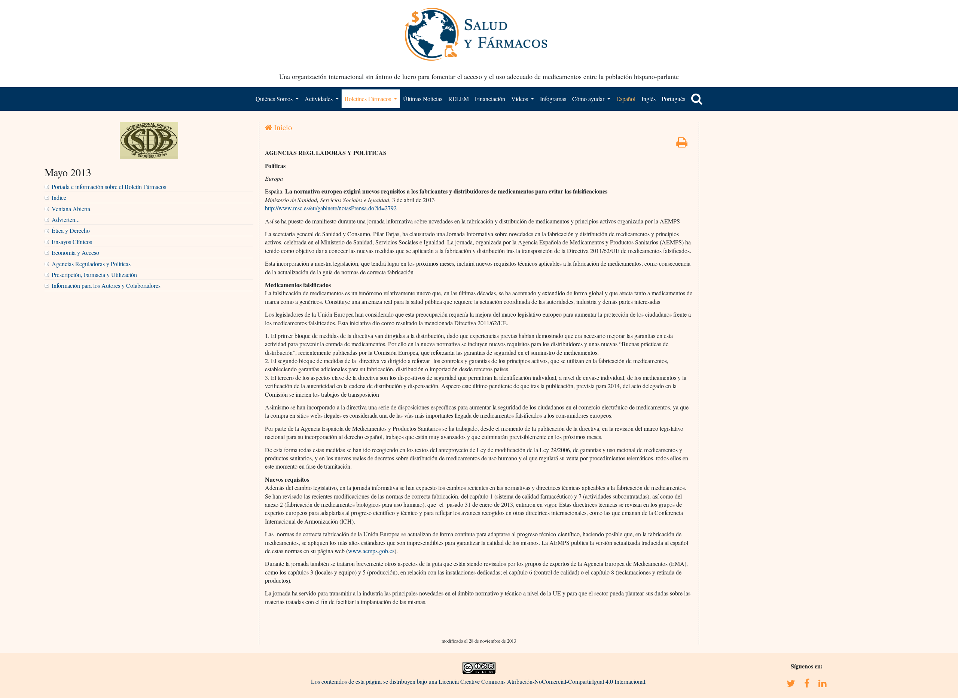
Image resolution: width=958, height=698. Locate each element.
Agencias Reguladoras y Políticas (91, 264)
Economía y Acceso (75, 252)
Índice (59, 197)
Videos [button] (520, 99)
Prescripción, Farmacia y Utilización (94, 274)
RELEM (458, 99)
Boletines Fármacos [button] (369, 99)
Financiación (490, 99)
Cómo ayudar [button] (589, 99)
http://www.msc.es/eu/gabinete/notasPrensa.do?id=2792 (331, 208)
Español (625, 99)
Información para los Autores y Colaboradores (106, 285)
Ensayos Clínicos (72, 242)
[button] (696, 98)
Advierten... (66, 219)
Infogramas (553, 99)
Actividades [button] (319, 99)
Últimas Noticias (422, 99)
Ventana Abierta (71, 209)
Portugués (673, 99)
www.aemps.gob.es (371, 551)
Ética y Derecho (71, 230)
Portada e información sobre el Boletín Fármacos (109, 186)
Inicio (282, 127)
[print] (681, 144)
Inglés (648, 99)
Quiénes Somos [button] (275, 99)
